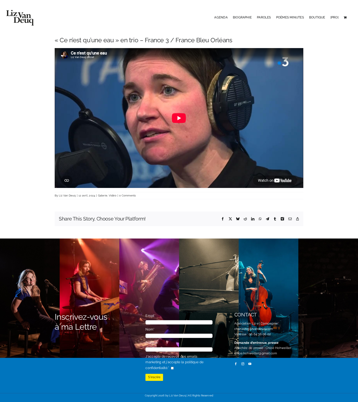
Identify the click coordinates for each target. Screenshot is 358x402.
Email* (150, 316)
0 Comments (127, 195)
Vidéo (112, 195)
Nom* (149, 329)
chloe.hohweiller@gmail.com (255, 353)
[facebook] (235, 363)
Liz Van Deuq (67, 195)
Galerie (103, 195)
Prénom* (152, 343)
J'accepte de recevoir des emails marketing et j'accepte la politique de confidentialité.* (174, 362)
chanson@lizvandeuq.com (253, 329)
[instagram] (242, 363)
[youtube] (249, 363)
